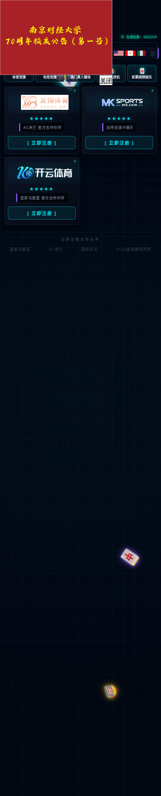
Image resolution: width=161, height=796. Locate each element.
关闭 (109, 84)
